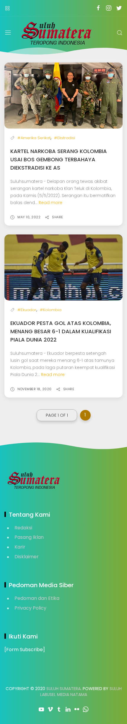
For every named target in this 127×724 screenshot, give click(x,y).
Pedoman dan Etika (36, 598)
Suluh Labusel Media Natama (81, 691)
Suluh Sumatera (63, 689)
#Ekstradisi (64, 138)
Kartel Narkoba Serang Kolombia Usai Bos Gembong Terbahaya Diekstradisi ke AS (58, 159)
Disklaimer (26, 556)
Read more (50, 203)
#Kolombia (50, 310)
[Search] (120, 33)
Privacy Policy (30, 608)
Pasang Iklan (29, 537)
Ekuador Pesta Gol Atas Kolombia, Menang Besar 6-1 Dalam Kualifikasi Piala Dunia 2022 (60, 331)
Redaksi (23, 527)
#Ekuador (26, 310)
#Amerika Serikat (34, 138)
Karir (19, 547)
